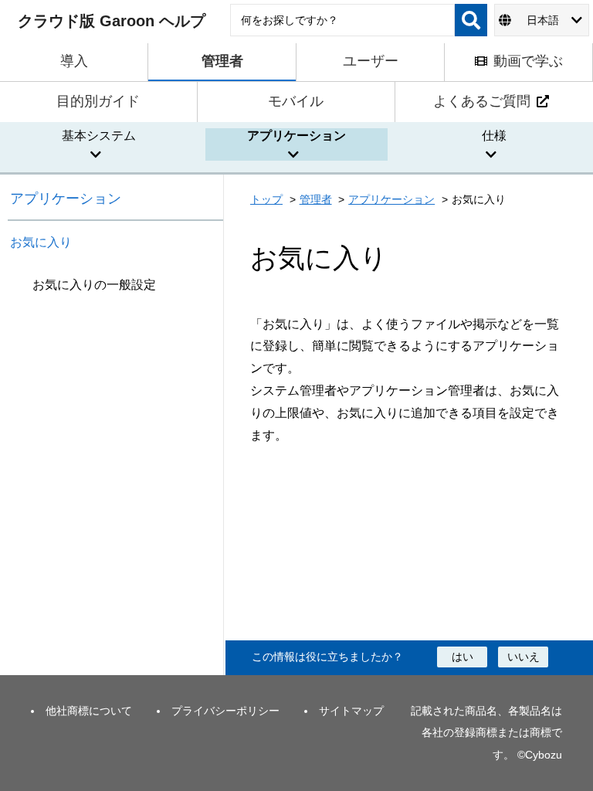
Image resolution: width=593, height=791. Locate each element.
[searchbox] (342, 20)
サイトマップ (351, 710)
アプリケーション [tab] (296, 135)
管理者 (316, 199)
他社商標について (89, 710)
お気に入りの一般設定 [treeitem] (94, 284)
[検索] (471, 20)
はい (462, 656)
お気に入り (41, 242)
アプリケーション (65, 198)
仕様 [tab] (494, 135)
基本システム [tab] (99, 135)
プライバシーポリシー (225, 710)
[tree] (116, 470)
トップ (266, 199)
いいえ (523, 656)
